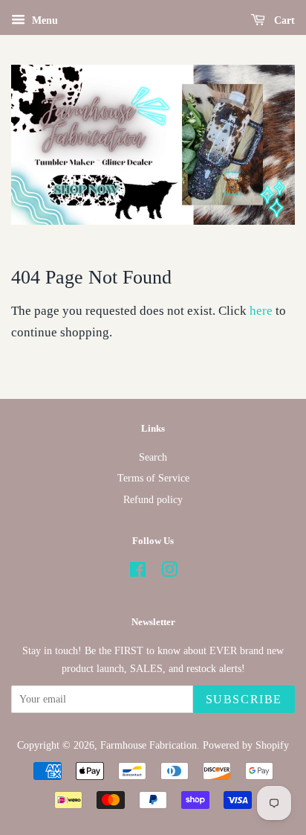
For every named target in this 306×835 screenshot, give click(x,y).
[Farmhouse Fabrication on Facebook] (137, 572)
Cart (283, 20)
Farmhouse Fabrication (148, 745)
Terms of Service (153, 478)
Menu (43, 20)
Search (153, 457)
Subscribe (244, 699)
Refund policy (153, 499)
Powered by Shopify (246, 745)
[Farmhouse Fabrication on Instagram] (169, 572)
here (261, 311)
